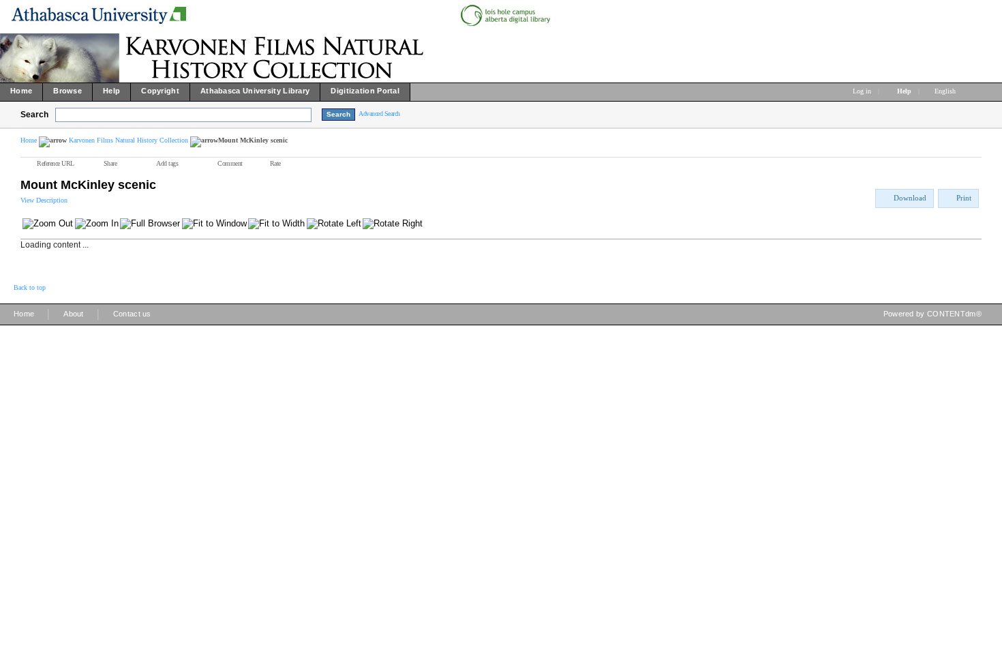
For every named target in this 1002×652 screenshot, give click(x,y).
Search (34, 114)
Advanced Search (379, 113)
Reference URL (55, 163)
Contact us (132, 314)
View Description (43, 200)
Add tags (167, 163)
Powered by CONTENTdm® (932, 314)
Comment (230, 163)
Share (110, 163)
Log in (862, 91)
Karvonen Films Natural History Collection (128, 140)
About (73, 314)
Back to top (30, 287)
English (946, 91)
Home (28, 140)
